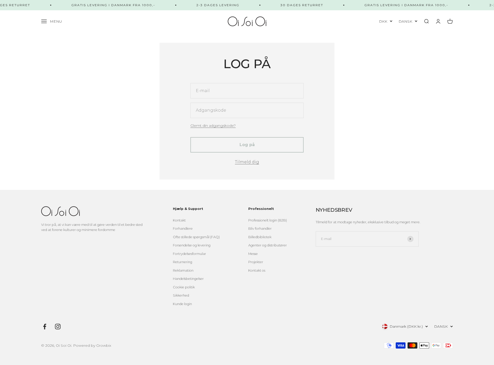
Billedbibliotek (259, 237)
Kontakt (179, 220)
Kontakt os (256, 270)
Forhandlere (183, 228)
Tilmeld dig (247, 161)
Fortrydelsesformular (189, 254)
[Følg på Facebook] (44, 326)
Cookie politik (184, 287)
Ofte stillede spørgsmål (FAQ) (196, 237)
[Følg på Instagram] (57, 326)
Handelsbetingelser (188, 279)
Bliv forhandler (260, 228)
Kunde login (182, 304)
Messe (253, 254)
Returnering (182, 262)
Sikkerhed (181, 295)
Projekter (255, 262)
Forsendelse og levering (191, 245)
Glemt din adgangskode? (213, 125)
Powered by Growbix (92, 345)
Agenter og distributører (267, 245)
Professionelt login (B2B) (267, 220)
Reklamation (183, 270)
